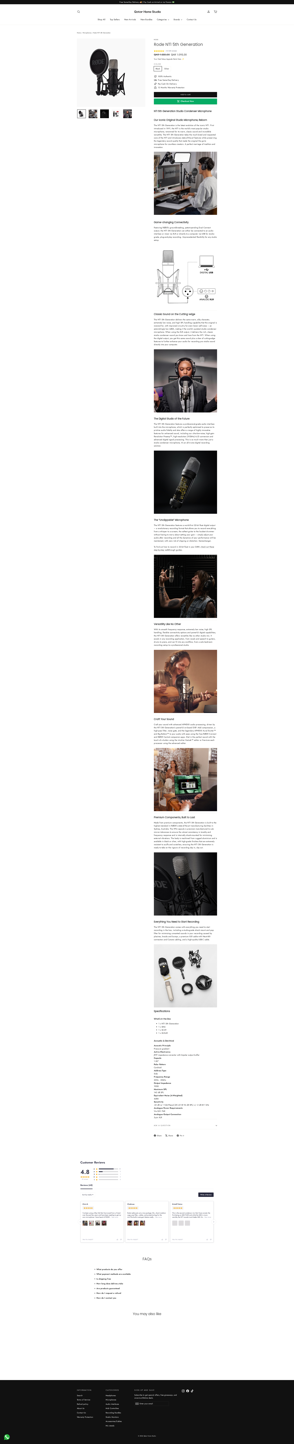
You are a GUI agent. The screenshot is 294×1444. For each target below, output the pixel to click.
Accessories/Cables (114, 1421)
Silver (166, 68)
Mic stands (110, 1425)
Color (157, 64)
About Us (80, 1408)
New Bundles (146, 19)
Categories (162, 19)
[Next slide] (214, 1222)
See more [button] (110, 1217)
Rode (156, 40)
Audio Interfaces (112, 1404)
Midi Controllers (112, 1408)
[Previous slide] (80, 1222)
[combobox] (87, 1194)
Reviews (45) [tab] (86, 1185)
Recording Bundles (113, 1412)
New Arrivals (130, 19)
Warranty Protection (85, 1417)
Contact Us (191, 19)
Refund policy (82, 1404)
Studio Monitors (112, 1417)
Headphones (111, 1395)
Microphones (87, 33)
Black (158, 68)
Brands (177, 19)
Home (79, 33)
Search (80, 1395)
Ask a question (162, 1125)
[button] (165, 51)
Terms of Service (83, 1399)
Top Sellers (115, 19)
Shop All (101, 19)
